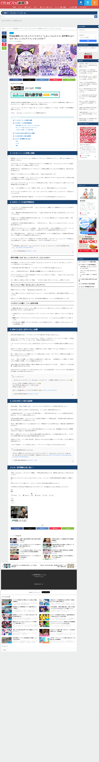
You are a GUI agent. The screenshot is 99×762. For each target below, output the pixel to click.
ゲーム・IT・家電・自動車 (60, 7)
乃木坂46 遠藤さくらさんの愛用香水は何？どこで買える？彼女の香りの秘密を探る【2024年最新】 (88, 71)
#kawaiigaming (67, 455)
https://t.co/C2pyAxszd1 (55, 455)
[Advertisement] (88, 172)
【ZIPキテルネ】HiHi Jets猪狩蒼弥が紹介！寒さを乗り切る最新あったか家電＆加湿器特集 (88, 84)
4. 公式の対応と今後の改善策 (22, 136)
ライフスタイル (83, 7)
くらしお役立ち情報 (73, 7)
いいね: (17, 143)
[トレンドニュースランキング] (88, 53)
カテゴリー (82, 35)
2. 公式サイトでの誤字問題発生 (22, 123)
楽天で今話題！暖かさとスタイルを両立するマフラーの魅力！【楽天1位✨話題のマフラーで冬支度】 (88, 78)
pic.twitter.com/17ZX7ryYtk (49, 390)
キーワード (82, 29)
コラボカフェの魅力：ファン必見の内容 (24, 129)
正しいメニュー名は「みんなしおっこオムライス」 (27, 127)
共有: (17, 141)
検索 (88, 40)
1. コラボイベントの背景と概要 (22, 120)
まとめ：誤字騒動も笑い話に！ (22, 139)
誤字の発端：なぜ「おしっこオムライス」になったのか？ (28, 125)
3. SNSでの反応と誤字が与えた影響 (24, 133)
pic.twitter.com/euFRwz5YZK (25, 247)
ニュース (20, 7)
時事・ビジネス (28, 7)
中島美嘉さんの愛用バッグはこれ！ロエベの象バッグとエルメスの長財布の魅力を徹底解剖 (88, 65)
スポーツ (35, 7)
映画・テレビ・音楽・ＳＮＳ (46, 7)
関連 (17, 145)
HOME (14, 7)
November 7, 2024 (31, 251)
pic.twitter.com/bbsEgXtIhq (20, 457)
